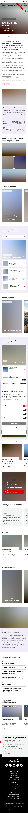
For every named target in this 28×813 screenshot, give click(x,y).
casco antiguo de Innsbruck (9, 52)
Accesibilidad (9, 806)
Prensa (19, 806)
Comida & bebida (14, 779)
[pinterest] (14, 765)
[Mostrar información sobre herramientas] (26, 32)
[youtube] (21, 765)
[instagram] (6, 765)
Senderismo (14, 775)
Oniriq (4, 520)
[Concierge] (4, 1)
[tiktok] (17, 765)
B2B (15, 806)
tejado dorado (9, 62)
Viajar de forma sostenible (14, 798)
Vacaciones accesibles (14, 796)
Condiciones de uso (18, 805)
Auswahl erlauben (14, 427)
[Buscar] (2, 1)
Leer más (6, 84)
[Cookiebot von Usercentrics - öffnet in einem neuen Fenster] (21, 380)
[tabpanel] (14, 265)
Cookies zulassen (14, 423)
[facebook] (10, 765)
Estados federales (14, 784)
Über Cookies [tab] (23, 383)
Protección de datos (8, 805)
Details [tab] (14, 383)
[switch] (25, 410)
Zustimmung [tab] (5, 383)
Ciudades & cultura (14, 777)
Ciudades (14, 787)
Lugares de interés (14, 789)
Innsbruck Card (10, 128)
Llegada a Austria (14, 794)
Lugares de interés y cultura (14, 36)
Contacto (5, 803)
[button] (14, 236)
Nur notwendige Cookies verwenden (14, 432)
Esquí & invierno (14, 773)
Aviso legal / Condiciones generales (16, 803)
